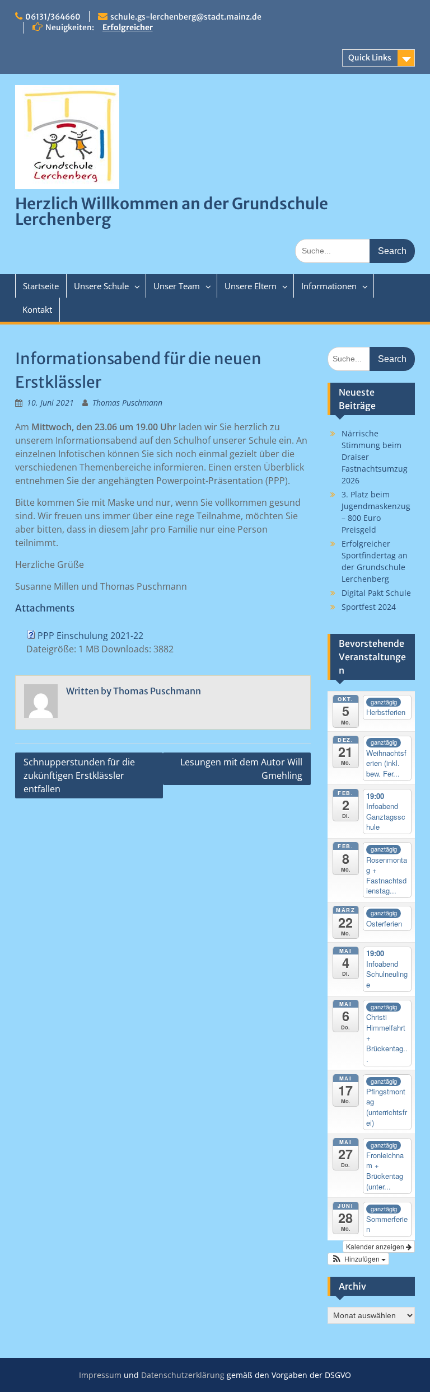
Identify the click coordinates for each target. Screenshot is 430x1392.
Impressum (100, 1375)
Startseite (41, 285)
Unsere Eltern (251, 285)
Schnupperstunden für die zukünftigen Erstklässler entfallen (79, 775)
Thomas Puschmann (127, 402)
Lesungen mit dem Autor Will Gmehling (241, 769)
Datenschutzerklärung (183, 1375)
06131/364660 (53, 17)
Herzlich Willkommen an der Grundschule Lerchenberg (171, 211)
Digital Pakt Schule (376, 592)
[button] (358, 1258)
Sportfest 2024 (369, 606)
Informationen (329, 285)
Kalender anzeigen (376, 1246)
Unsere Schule (101, 285)
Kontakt (37, 309)
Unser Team (176, 285)
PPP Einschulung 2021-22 (90, 635)
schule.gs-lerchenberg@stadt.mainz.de (185, 17)
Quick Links (369, 58)
